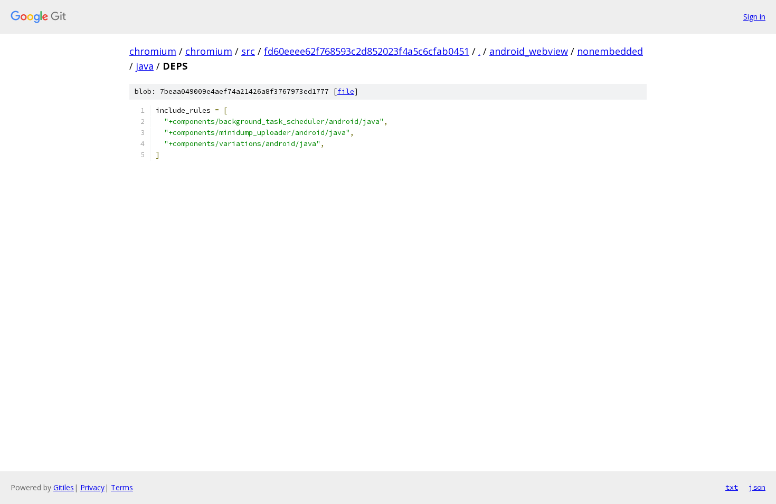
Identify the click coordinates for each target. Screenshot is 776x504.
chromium (152, 51)
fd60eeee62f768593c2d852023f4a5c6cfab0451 (366, 51)
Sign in (754, 17)
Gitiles (63, 487)
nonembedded (610, 51)
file (345, 91)
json (757, 487)
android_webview (528, 51)
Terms (122, 487)
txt (731, 487)
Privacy (92, 487)
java (145, 66)
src (248, 51)
